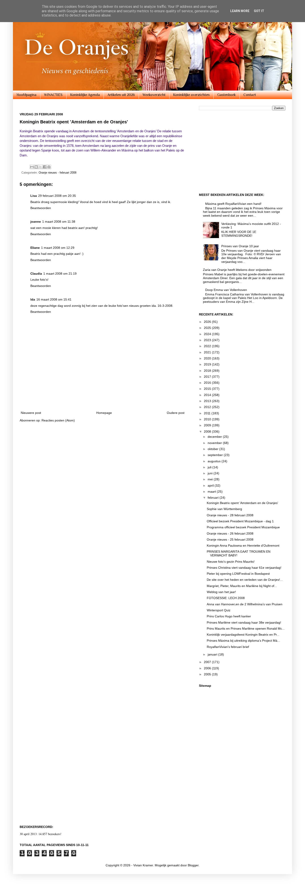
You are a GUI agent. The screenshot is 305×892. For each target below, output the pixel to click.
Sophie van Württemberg (224, 509)
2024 (208, 334)
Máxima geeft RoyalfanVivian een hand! (233, 203)
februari (213, 497)
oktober (213, 449)
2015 (208, 388)
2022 (208, 346)
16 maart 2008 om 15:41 (53, 299)
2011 (207, 413)
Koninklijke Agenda (85, 95)
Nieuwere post (31, 413)
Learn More (239, 11)
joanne (35, 221)
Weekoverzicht (153, 95)
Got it (259, 11)
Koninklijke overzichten (191, 95)
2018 (208, 370)
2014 (208, 395)
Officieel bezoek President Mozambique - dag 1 (240, 521)
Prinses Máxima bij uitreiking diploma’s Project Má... (243, 640)
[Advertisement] (102, 394)
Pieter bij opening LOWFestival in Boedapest (238, 573)
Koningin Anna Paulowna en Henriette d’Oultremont (243, 545)
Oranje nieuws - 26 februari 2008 (230, 533)
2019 (208, 364)
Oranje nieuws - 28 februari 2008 (230, 515)
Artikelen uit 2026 (121, 95)
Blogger (193, 865)
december (215, 436)
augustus (214, 461)
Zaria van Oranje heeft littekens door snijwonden (237, 270)
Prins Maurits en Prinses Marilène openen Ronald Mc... (246, 628)
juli (210, 467)
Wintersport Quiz (218, 610)
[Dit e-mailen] (32, 167)
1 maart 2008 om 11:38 (58, 221)
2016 (208, 382)
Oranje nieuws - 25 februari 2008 (230, 539)
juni (210, 473)
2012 (208, 407)
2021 (208, 352)
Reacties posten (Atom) (58, 420)
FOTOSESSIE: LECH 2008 (226, 598)
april (211, 485)
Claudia (36, 273)
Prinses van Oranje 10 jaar (240, 246)
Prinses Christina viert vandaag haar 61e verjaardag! (244, 567)
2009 (208, 425)
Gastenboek (226, 95)
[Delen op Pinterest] (49, 167)
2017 (208, 376)
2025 (208, 328)
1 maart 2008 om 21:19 (60, 273)
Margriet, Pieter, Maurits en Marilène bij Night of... (242, 586)
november (215, 443)
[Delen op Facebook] (44, 167)
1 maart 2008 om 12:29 (57, 247)
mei (211, 479)
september (216, 455)
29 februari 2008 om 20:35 (57, 195)
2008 (208, 431)
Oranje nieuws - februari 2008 (57, 172)
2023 (208, 340)
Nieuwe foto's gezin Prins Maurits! (231, 561)
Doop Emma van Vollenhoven (226, 290)
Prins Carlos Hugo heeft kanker (229, 616)
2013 (208, 401)
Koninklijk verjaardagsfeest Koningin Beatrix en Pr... (243, 634)
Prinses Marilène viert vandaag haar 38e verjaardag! (244, 622)
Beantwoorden (40, 208)
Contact (249, 95)
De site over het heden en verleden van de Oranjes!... (245, 579)
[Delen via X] (40, 167)
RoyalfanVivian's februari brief (228, 647)
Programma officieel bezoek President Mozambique (243, 527)
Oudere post (175, 413)
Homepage (104, 413)
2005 (208, 674)
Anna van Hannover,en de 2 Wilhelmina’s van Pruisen (244, 604)
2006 (208, 668)
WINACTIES (53, 95)
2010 (208, 419)
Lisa (33, 195)
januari (213, 654)
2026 (208, 322)
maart (212, 491)
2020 (208, 358)
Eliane (35, 247)
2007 (208, 662)
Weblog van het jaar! (221, 592)
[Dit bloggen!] (36, 167)
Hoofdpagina (26, 95)
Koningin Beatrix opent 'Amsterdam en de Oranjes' (242, 503)
